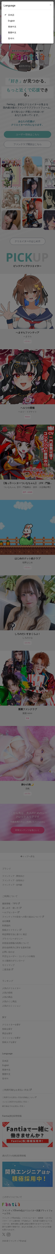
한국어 (11, 38)
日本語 (11, 15)
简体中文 (12, 26)
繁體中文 (12, 32)
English (11, 21)
